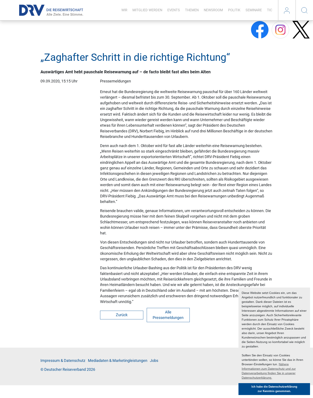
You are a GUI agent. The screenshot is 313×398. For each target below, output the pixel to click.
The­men (192, 10)
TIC (269, 10)
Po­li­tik (234, 10)
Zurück (122, 315)
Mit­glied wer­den (147, 10)
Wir (124, 10)
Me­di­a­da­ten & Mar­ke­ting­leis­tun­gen (117, 360)
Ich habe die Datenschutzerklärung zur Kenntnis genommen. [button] (274, 389)
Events (173, 10)
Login (287, 10)
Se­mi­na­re (254, 10)
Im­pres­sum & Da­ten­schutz (62, 360)
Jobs (154, 360)
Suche (304, 10)
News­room (213, 10)
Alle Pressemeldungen (168, 315)
